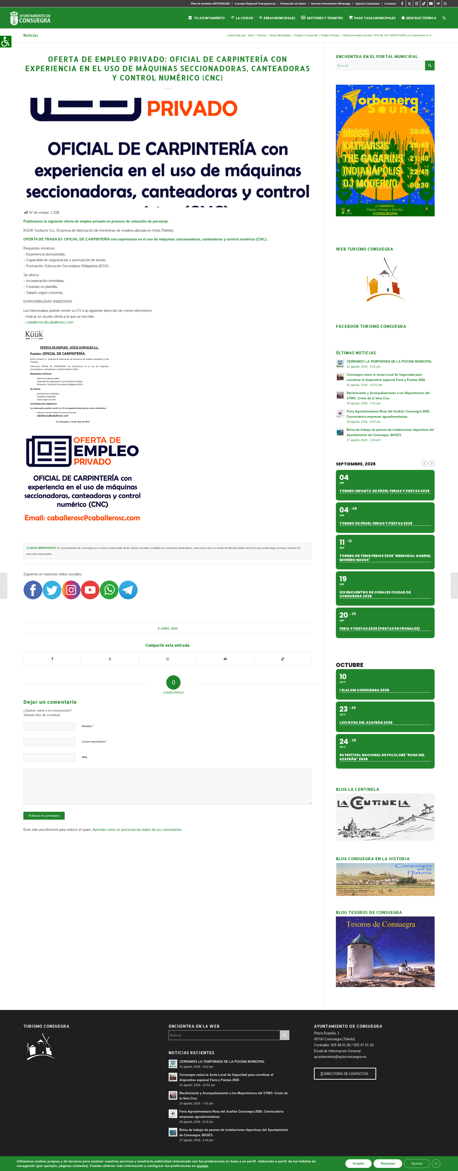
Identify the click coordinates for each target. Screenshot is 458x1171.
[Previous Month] (425, 463)
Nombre (88, 726)
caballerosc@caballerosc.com (49, 322)
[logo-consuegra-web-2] (34, 17)
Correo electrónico (94, 741)
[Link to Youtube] (430, 3)
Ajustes (417, 1163)
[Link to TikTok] (423, 3)
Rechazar (388, 1163)
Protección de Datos (293, 3)
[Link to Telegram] (438, 3)
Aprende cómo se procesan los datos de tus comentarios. (137, 830)
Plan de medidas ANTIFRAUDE (210, 3)
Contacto (390, 3)
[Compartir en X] (110, 659)
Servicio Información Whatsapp (330, 3)
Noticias (30, 35)
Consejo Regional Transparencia (255, 3)
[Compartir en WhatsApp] (167, 659)
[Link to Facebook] (402, 3)
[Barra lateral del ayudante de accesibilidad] (5, 41)
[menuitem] (210, 3)
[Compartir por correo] (225, 659)
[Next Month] (432, 463)
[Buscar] (444, 17)
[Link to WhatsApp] (445, 3)
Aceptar (358, 1163)
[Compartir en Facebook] (52, 659)
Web (84, 757)
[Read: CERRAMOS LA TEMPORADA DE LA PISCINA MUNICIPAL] (340, 363)
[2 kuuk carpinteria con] (167, 152)
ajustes (202, 1166)
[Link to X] (409, 3)
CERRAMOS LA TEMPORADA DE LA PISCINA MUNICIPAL (222, 1061)
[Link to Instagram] (416, 3)
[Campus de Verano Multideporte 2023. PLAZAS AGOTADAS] (3, 585)
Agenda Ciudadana (367, 3)
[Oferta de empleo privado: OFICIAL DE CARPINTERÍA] (454, 585)
